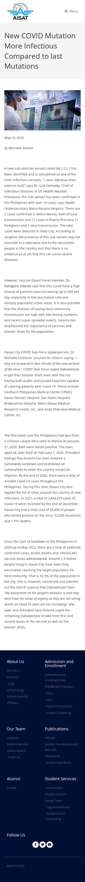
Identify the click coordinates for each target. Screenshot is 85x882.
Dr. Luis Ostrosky (47, 185)
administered (36, 558)
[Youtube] (49, 844)
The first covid (15, 435)
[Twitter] (42, 844)
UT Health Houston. (53, 191)
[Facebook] (35, 844)
